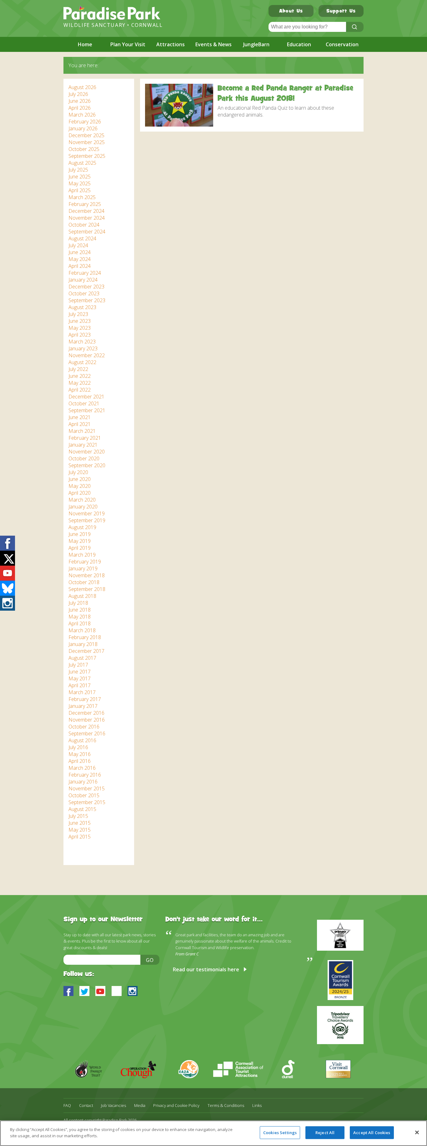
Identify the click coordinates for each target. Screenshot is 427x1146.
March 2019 (82, 554)
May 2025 (79, 183)
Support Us (341, 11)
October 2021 (83, 403)
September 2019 (86, 520)
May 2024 (79, 259)
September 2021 (86, 410)
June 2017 (79, 671)
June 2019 (79, 534)
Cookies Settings (280, 1132)
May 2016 (79, 754)
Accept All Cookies (371, 1132)
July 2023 (78, 314)
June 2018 (79, 609)
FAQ (67, 1105)
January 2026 (83, 128)
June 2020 (79, 479)
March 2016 (82, 767)
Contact (86, 1105)
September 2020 (86, 465)
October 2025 (83, 149)
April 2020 (79, 492)
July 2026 (78, 94)
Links (257, 1105)
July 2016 (78, 747)
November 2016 (86, 719)
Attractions (170, 44)
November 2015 (86, 788)
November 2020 (86, 451)
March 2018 (82, 630)
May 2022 (79, 382)
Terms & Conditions (226, 1105)
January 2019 (83, 568)
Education (299, 44)
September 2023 (86, 300)
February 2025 (84, 204)
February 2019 (84, 561)
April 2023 (79, 334)
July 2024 (78, 245)
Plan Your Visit (127, 44)
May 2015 (79, 829)
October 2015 (83, 795)
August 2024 (82, 238)
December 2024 (86, 211)
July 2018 (78, 602)
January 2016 (83, 781)
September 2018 (86, 589)
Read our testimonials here (206, 969)
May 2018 (79, 616)
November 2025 (86, 142)
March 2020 (82, 499)
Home (85, 44)
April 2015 (79, 836)
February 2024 (84, 272)
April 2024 (79, 266)
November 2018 (86, 575)
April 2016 (79, 761)
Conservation (342, 44)
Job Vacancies (113, 1105)
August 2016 (82, 740)
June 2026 (79, 101)
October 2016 (83, 726)
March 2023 (82, 341)
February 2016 (84, 774)
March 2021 (82, 431)
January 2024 (83, 279)
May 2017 (79, 678)
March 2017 (82, 692)
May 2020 (79, 486)
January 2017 (83, 706)
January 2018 (83, 644)
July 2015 (78, 816)
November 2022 (86, 355)
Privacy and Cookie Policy (176, 1105)
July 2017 (78, 664)
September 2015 (86, 802)
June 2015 (79, 822)
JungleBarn (256, 44)
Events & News (213, 44)
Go (150, 960)
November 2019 (86, 513)
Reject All (324, 1132)
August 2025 (82, 162)
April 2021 (79, 424)
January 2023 (83, 348)
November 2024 (86, 217)
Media (139, 1105)
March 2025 (82, 197)
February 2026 (84, 121)
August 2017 (82, 657)
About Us (291, 11)
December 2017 (86, 651)
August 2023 (82, 307)
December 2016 (86, 712)
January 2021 (83, 444)
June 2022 (79, 376)
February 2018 (84, 637)
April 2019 (79, 547)
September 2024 (86, 231)
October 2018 (83, 582)
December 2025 (86, 135)
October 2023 (83, 293)
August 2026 (82, 87)
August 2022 (82, 362)
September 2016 (86, 733)
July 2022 (78, 369)
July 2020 (78, 472)
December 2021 (86, 396)
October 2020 (83, 458)
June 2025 (79, 176)
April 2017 (79, 685)
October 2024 (83, 224)
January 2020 (83, 506)
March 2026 (82, 114)
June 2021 (79, 417)
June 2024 (79, 252)
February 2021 (84, 437)
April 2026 (79, 107)
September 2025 (86, 156)
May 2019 (79, 541)
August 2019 (82, 527)
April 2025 (79, 190)
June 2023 (79, 321)
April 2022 (79, 389)
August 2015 (82, 809)
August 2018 (82, 596)
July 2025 (78, 169)
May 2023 (79, 327)
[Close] (417, 1132)
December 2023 (86, 286)
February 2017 (84, 699)
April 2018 (79, 623)
